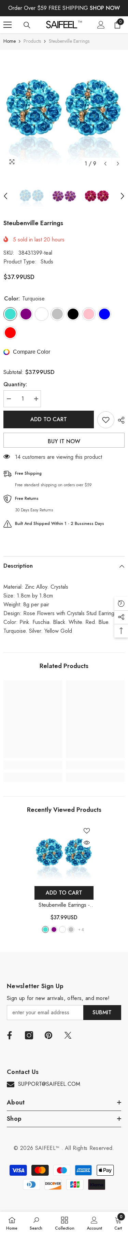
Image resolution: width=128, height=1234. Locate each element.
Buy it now (64, 441)
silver (71, 929)
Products (32, 41)
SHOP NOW (105, 8)
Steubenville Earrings (64, 905)
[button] (105, 164)
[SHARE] (119, 420)
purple (54, 929)
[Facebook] (9, 1035)
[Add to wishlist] (105, 419)
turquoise (45, 929)
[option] (64, 110)
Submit (102, 1012)
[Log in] (101, 24)
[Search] (27, 25)
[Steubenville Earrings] (64, 853)
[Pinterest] (48, 1035)
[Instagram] (29, 1035)
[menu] (7, 25)
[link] (32, 765)
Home (9, 41)
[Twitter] (68, 1035)
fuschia (62, 929)
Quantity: (15, 384)
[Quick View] (87, 843)
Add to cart (48, 419)
